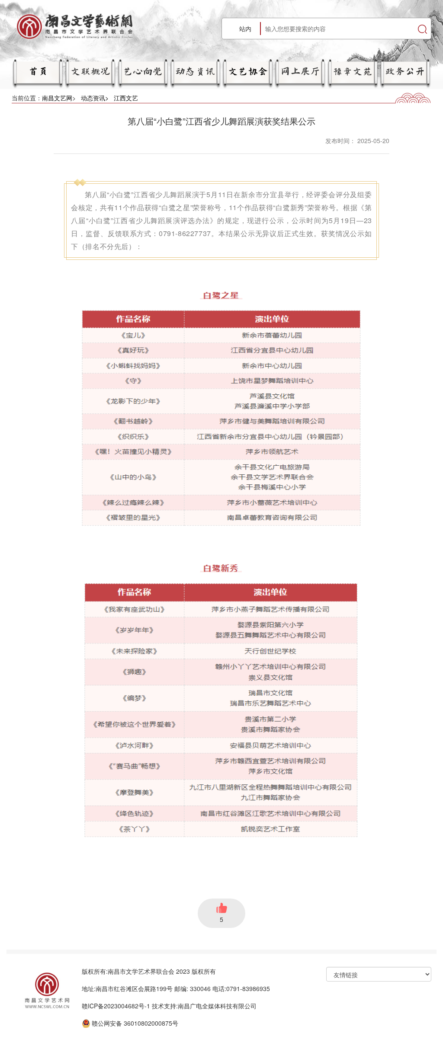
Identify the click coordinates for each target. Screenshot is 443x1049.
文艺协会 (248, 70)
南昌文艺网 (57, 97)
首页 (38, 70)
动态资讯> (95, 97)
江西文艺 (126, 97)
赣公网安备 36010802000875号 (135, 1023)
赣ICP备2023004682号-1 (116, 1005)
